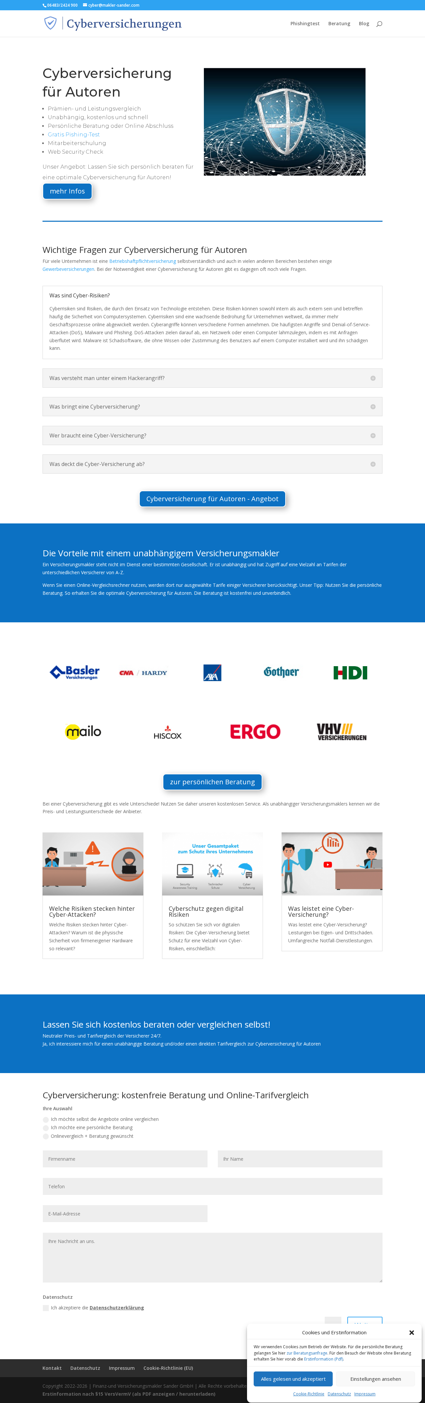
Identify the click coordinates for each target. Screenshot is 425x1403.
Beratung (339, 24)
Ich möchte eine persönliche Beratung (91, 1127)
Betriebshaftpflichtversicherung (142, 261)
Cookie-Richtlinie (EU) (168, 1368)
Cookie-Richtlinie (308, 1394)
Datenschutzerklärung (117, 1307)
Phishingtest (305, 24)
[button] (411, 1332)
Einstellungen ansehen (375, 1379)
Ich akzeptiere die (97, 1307)
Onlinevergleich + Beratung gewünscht (92, 1136)
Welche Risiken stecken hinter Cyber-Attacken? (92, 911)
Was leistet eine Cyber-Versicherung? (321, 911)
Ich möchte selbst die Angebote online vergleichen (105, 1119)
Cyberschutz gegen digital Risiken (206, 911)
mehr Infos (67, 191)
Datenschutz (339, 1394)
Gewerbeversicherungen (68, 269)
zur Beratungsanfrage (307, 1353)
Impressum (365, 1394)
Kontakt (52, 1368)
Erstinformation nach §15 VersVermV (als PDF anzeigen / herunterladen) (128, 1394)
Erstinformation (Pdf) (323, 1359)
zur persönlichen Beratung (212, 781)
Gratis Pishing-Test (74, 134)
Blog (364, 24)
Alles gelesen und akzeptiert (293, 1379)
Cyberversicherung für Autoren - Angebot (212, 498)
